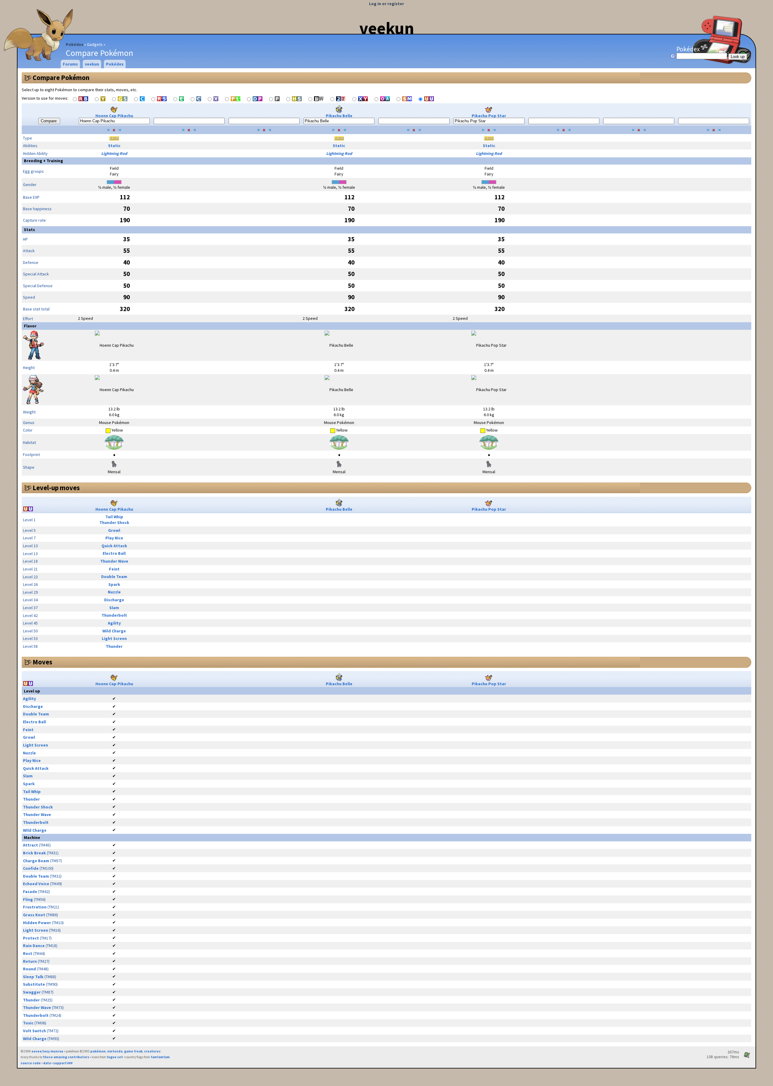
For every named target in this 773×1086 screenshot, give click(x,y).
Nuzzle (114, 592)
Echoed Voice (36, 883)
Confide (31, 868)
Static (114, 145)
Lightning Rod (114, 153)
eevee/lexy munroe (47, 1051)
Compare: (49, 121)
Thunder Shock (114, 522)
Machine (32, 837)
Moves (42, 662)
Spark (114, 584)
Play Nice (114, 538)
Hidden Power (37, 922)
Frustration (35, 907)
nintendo (115, 1051)
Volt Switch (34, 1030)
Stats (29, 229)
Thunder (114, 646)
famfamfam (160, 1057)
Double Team (114, 576)
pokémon (98, 1051)
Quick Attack (114, 545)
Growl (114, 530)
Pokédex (74, 44)
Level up (32, 691)
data (47, 1063)
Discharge (114, 599)
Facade (30, 891)
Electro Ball (114, 553)
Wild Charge (114, 631)
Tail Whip (114, 516)
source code (31, 1063)
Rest (27, 953)
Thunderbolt (114, 615)
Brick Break (34, 853)
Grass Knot (34, 914)
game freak (133, 1051)
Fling (28, 899)
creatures (152, 1051)
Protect (31, 938)
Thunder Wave (114, 561)
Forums (70, 64)
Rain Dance (34, 945)
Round (29, 969)
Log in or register (386, 3)
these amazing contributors (66, 1057)
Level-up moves (56, 488)
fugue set (115, 1057)
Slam (114, 607)
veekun (386, 28)
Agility (114, 623)
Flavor (30, 326)
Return (30, 961)
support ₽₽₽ (63, 1063)
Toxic (28, 1023)
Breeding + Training (43, 160)
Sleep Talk (33, 976)
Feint (114, 569)
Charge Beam (36, 860)
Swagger (32, 992)
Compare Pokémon (61, 77)
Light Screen (114, 638)
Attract (30, 845)
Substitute (34, 984)
